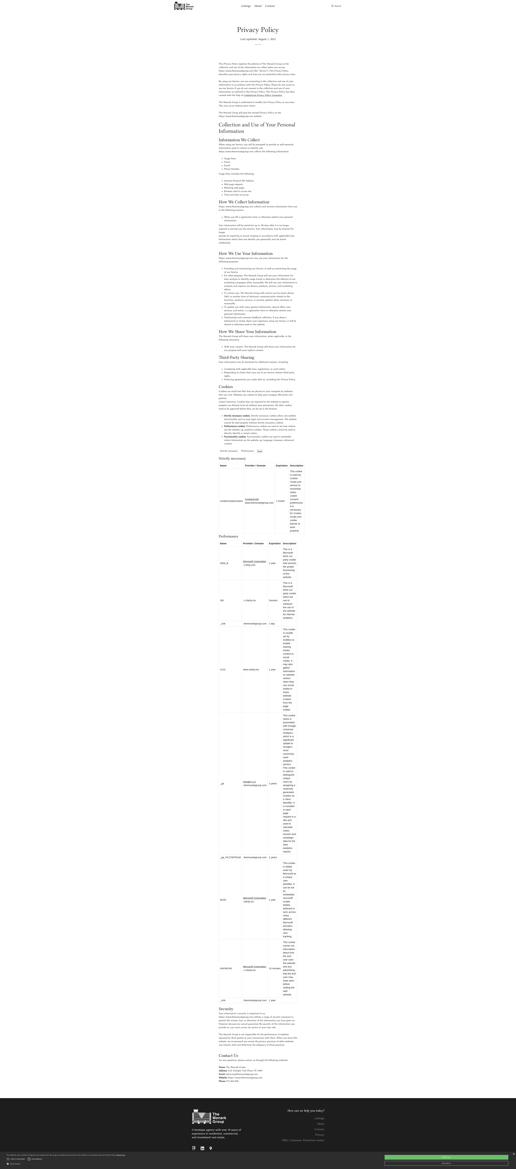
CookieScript (252, 499)
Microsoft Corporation (254, 561)
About (258, 6)
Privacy (319, 1134)
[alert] (258, 1160)
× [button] (514, 1154)
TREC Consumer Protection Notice (303, 1140)
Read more (121, 1155)
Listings (246, 6)
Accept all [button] (446, 1157)
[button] (66, 1164)
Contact (270, 6)
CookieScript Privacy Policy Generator (263, 95)
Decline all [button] (446, 1163)
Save (259, 451)
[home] (199, 6)
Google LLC (249, 781)
